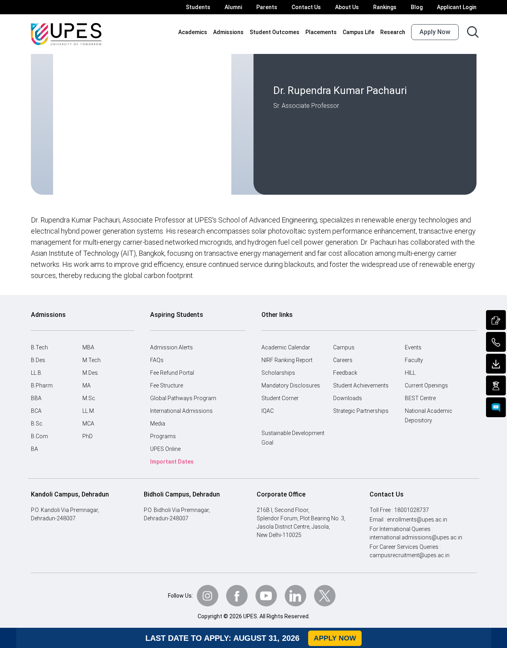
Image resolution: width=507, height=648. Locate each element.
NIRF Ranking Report (287, 360)
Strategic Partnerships (361, 411)
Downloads (347, 398)
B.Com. (40, 436)
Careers (343, 360)
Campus (344, 347)
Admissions (228, 32)
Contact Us (306, 7)
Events (413, 347)
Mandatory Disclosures (290, 385)
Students (198, 7)
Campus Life (358, 32)
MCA (88, 423)
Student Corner (280, 398)
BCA (36, 411)
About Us (347, 7)
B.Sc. (37, 423)
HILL (410, 373)
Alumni (233, 7)
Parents (266, 7)
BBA (36, 398)
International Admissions (181, 411)
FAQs (157, 360)
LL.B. (36, 373)
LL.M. (88, 411)
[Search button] (473, 32)
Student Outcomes (274, 32)
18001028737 (411, 510)
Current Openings (426, 385)
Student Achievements (361, 385)
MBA (88, 347)
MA (86, 385)
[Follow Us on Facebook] (237, 595)
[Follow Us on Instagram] (207, 595)
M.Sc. (89, 398)
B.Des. (38, 360)
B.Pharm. (42, 385)
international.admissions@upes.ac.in (416, 537)
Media (157, 423)
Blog (417, 7)
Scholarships (278, 373)
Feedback (345, 373)
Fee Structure (166, 385)
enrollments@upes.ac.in (417, 519)
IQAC (267, 411)
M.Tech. (92, 360)
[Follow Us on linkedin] (295, 595)
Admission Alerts (171, 347)
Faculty (414, 360)
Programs (163, 436)
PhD (87, 436)
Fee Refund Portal (172, 373)
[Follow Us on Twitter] (324, 595)
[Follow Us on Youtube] (266, 595)
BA (34, 449)
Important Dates (172, 461)
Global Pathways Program (183, 398)
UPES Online (165, 449)
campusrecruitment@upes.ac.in (410, 555)
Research (392, 32)
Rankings (384, 7)
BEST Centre (420, 398)
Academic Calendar (285, 347)
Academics (192, 32)
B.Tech (39, 347)
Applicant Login (457, 7)
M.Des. (90, 373)
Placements (321, 32)
